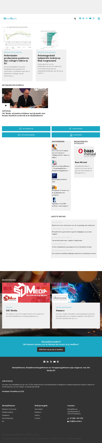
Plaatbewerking (59, 244)
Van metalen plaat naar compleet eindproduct (67, 240)
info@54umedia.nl (75, 421)
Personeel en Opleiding (62, 229)
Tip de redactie (28, 128)
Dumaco (10, 310)
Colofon (25, 439)
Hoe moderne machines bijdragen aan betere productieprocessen (74, 253)
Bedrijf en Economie (13, 52)
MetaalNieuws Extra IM (62, 237)
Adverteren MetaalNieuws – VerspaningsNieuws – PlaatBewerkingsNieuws (60, 168)
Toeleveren (57, 222)
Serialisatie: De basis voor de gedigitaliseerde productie (60, 192)
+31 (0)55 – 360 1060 (76, 418)
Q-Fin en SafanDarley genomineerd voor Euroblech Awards (72, 247)
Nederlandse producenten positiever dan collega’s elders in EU (16, 59)
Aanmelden (39, 409)
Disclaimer (54, 439)
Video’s (37, 415)
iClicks (36, 435)
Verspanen (5, 415)
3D (3, 421)
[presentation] (95, 279)
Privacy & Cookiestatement (39, 439)
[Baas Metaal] (87, 160)
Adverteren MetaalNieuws (11, 439)
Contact (37, 418)
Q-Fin (59, 310)
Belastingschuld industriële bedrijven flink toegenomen (49, 58)
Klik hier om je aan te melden (51, 349)
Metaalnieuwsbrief (28, 135)
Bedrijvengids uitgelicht (81, 142)
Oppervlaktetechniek (65, 307)
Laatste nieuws (58, 217)
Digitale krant (77, 128)
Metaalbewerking (14, 307)
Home (4, 27)
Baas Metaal (81, 162)
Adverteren (77, 135)
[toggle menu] (98, 18)
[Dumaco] (10, 298)
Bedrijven (38, 412)
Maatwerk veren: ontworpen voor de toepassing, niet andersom (73, 225)
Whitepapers (58, 142)
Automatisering (7, 418)
